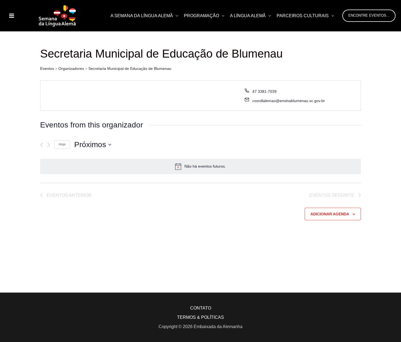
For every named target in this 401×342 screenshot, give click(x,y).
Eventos (47, 68)
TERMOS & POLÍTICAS (200, 317)
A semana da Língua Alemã (141, 15)
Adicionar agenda (329, 214)
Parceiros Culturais (303, 15)
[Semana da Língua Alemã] (57, 15)
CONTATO (200, 308)
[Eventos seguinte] (48, 144)
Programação (201, 15)
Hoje (62, 144)
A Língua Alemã (248, 15)
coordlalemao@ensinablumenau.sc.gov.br (288, 101)
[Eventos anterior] (41, 144)
